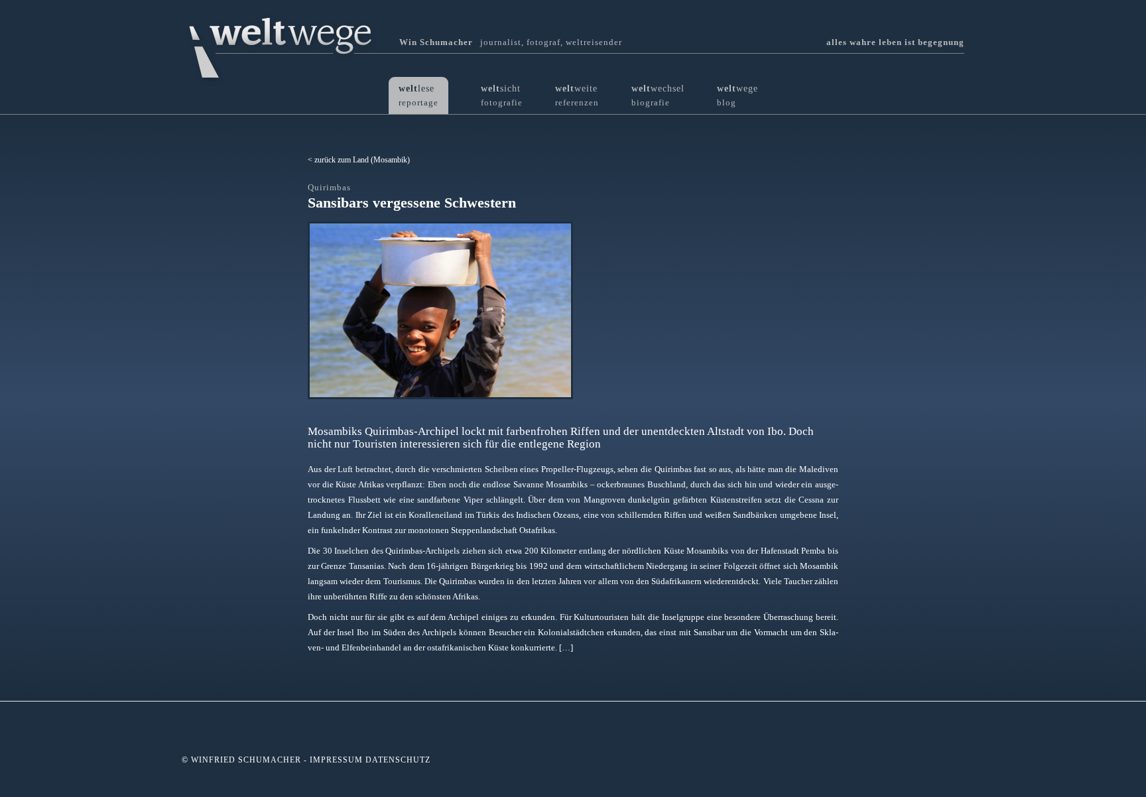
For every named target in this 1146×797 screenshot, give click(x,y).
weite (577, 95)
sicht (502, 95)
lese (418, 95)
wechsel (657, 95)
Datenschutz (397, 760)
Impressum (336, 760)
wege (737, 95)
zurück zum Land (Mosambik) (362, 159)
